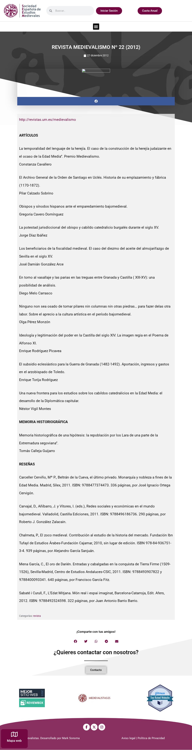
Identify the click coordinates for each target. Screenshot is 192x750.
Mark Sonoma (71, 738)
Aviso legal (128, 738)
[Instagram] (101, 727)
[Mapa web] (14, 734)
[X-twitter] (94, 727)
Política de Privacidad (151, 738)
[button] (96, 26)
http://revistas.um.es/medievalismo (47, 119)
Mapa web (14, 740)
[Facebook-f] (86, 727)
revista (37, 615)
